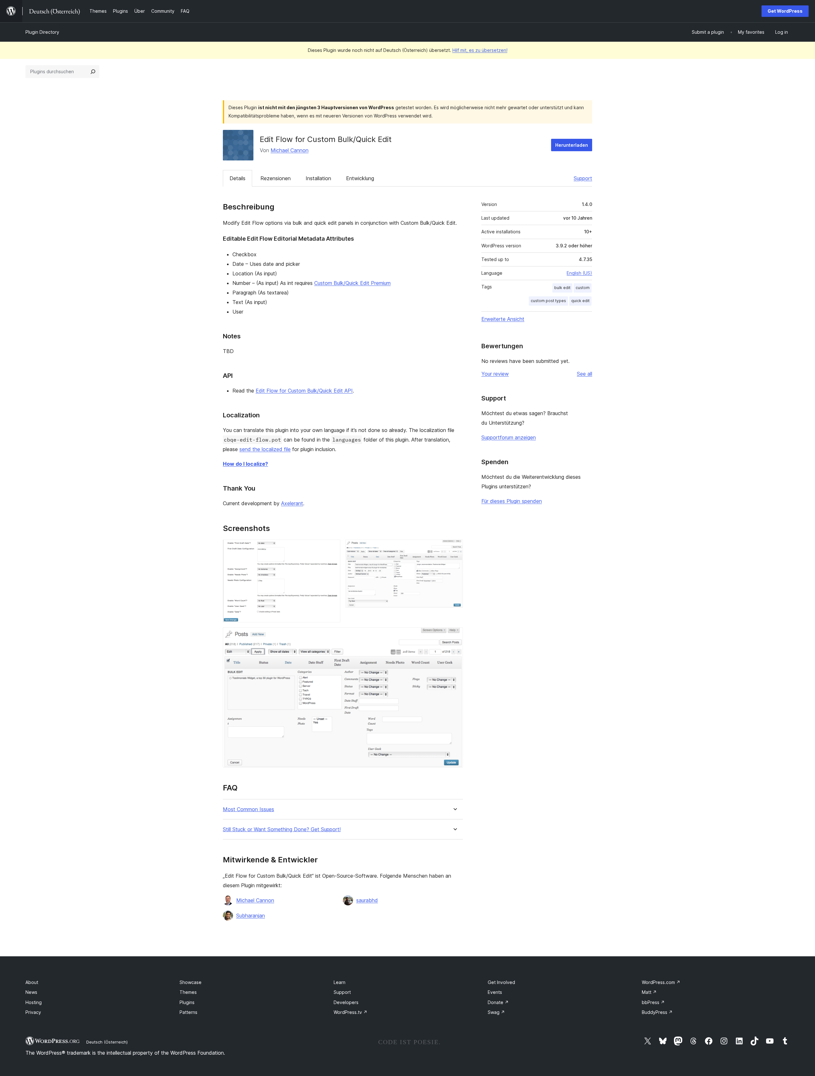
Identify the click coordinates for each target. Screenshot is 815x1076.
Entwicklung (360, 178)
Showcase (191, 982)
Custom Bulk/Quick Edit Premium (352, 283)
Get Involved (501, 982)
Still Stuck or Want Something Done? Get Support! (282, 829)
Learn (339, 982)
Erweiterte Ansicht (502, 319)
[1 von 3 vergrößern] (332, 548)
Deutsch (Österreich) (107, 1041)
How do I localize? (245, 464)
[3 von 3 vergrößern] (454, 636)
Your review (495, 374)
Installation (318, 178)
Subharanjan (250, 915)
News (31, 992)
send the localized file (265, 449)
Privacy (33, 1012)
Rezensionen (275, 178)
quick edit (580, 300)
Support (583, 178)
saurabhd (367, 900)
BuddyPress (657, 1012)
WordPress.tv (350, 1012)
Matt (649, 992)
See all (584, 374)
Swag (496, 1012)
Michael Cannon (289, 150)
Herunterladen (571, 145)
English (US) (579, 273)
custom (583, 287)
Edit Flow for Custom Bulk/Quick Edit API (304, 390)
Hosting (33, 1002)
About (31, 982)
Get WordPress (785, 11)
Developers (346, 1002)
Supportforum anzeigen (508, 437)
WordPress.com (661, 982)
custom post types (548, 300)
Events (495, 992)
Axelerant (292, 503)
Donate (498, 1002)
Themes (188, 992)
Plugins (187, 1002)
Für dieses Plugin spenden (511, 501)
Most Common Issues (248, 809)
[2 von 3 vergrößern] (454, 548)
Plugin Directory (42, 32)
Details (237, 178)
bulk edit (562, 287)
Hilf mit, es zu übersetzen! (479, 50)
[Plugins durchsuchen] (93, 71)
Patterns (188, 1012)
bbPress (653, 1002)
